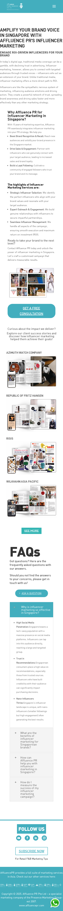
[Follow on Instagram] (44, 838)
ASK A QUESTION (32, 593)
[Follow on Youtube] (18, 838)
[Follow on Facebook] (27, 838)
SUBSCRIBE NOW (31, 851)
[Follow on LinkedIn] (35, 838)
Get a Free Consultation (31, 311)
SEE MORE (31, 530)
